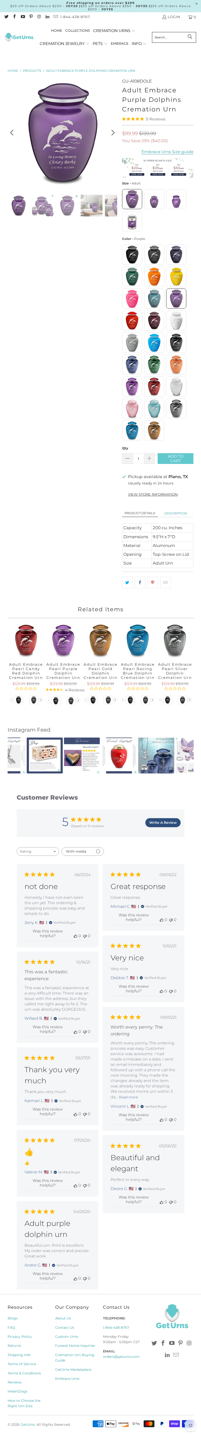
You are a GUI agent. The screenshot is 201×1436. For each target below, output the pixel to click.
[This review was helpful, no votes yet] (75, 935)
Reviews (15, 1382)
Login (174, 17)
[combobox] (38, 851)
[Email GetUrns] (55, 17)
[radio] (132, 199)
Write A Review (163, 822)
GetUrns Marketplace (73, 1369)
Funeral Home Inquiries (75, 1345)
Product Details (140, 513)
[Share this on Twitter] (127, 582)
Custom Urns (66, 1336)
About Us (63, 1318)
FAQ (11, 1327)
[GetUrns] (19, 37)
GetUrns (28, 1424)
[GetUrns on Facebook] (14, 17)
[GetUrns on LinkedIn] (47, 17)
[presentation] (115, 700)
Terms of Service (22, 1364)
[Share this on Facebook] (140, 582)
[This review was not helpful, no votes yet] (85, 935)
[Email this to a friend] (165, 582)
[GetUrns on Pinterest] (30, 17)
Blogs (13, 1318)
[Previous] (12, 132)
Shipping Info (19, 1355)
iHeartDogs (17, 1391)
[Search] (190, 37)
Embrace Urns (67, 1378)
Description (175, 513)
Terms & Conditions (24, 1373)
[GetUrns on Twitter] (6, 17)
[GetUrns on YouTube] (22, 17)
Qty (125, 448)
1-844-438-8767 (75, 17)
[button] (114, 30)
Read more (128, 1097)
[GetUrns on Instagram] (39, 17)
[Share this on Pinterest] (153, 582)
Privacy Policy (20, 1336)
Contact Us (64, 1327)
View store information (153, 494)
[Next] (112, 132)
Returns (14, 1345)
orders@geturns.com (121, 1356)
